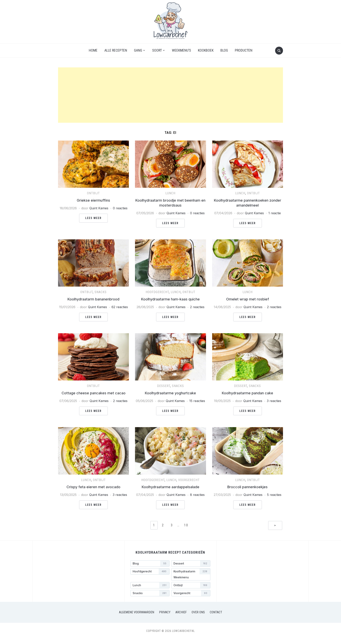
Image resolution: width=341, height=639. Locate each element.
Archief (181, 612)
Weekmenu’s (181, 50)
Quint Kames (98, 208)
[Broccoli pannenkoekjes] (247, 429)
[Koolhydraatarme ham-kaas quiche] (170, 242)
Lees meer (93, 218)
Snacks (101, 292)
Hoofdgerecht (157, 292)
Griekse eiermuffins (93, 200)
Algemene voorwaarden (136, 612)
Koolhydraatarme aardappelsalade (170, 487)
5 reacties (274, 495)
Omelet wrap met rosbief (247, 299)
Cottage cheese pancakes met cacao (94, 393)
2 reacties (197, 307)
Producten (243, 50)
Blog (224, 50)
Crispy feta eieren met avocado (93, 487)
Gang (138, 50)
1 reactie (274, 213)
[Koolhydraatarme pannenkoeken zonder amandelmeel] (247, 143)
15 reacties (197, 401)
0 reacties (120, 208)
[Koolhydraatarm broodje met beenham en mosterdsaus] (170, 143)
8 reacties (197, 495)
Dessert (163, 386)
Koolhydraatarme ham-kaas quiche (170, 299)
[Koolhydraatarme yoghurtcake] (170, 336)
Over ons (198, 612)
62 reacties (119, 307)
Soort (157, 50)
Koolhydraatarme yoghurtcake (170, 393)
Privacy (164, 612)
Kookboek (206, 50)
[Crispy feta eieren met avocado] (93, 429)
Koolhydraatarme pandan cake (247, 393)
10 (186, 525)
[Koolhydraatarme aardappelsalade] (170, 429)
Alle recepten (115, 50)
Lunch (170, 193)
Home (93, 50)
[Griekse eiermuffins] (93, 143)
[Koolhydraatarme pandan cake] (247, 336)
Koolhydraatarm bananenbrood (93, 299)
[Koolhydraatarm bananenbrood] (93, 242)
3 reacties (274, 401)
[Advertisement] (170, 95)
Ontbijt (93, 193)
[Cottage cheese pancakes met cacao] (93, 336)
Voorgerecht (189, 480)
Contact (216, 612)
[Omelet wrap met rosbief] (247, 242)
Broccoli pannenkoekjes (247, 487)
